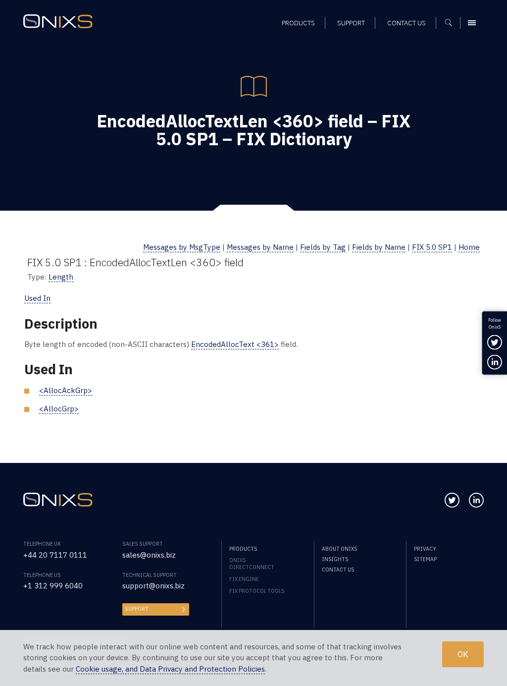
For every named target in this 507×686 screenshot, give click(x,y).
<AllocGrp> (59, 408)
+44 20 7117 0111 (55, 555)
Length (61, 277)
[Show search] (451, 23)
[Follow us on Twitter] (452, 500)
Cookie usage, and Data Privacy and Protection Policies (170, 669)
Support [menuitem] (351, 22)
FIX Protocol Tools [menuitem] (256, 590)
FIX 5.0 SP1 (432, 247)
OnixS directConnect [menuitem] (251, 564)
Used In (37, 298)
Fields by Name (379, 247)
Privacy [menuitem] (425, 548)
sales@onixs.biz (149, 555)
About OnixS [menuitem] (339, 548)
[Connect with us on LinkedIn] (476, 500)
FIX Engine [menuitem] (244, 578)
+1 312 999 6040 (53, 585)
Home (469, 247)
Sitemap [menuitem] (425, 559)
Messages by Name (260, 247)
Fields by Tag (323, 247)
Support (137, 608)
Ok (462, 654)
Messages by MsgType (181, 247)
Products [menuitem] (298, 22)
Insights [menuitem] (335, 559)
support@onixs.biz (153, 585)
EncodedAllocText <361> (235, 344)
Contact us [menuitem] (406, 22)
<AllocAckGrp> (65, 390)
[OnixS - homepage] (58, 21)
